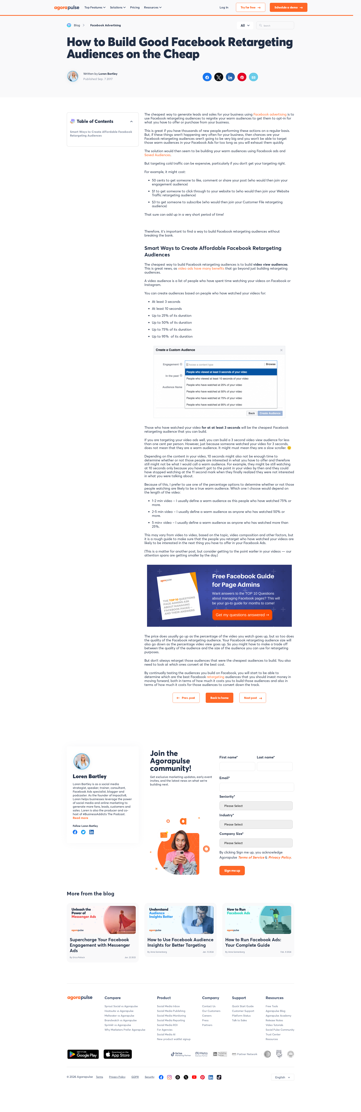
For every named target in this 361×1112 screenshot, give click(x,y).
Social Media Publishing (171, 1011)
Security (149, 1077)
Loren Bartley (90, 776)
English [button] (280, 1077)
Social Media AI (166, 1034)
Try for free (248, 7)
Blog (77, 25)
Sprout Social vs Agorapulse (121, 1006)
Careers (207, 1015)
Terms (99, 1077)
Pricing (135, 7)
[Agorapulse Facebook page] (161, 1077)
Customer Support (243, 1011)
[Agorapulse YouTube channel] (194, 1077)
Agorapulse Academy (278, 1015)
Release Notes (274, 1020)
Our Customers (211, 1011)
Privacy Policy (117, 1077)
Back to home (219, 698)
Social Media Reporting (171, 1020)
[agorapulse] (67, 7)
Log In (224, 7)
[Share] (207, 77)
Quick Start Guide (243, 1006)
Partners (207, 1025)
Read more (80, 818)
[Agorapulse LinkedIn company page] (211, 1077)
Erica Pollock (79, 957)
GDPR (135, 1077)
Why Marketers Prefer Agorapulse (125, 1029)
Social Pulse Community (280, 1029)
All (243, 25)
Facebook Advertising (105, 25)
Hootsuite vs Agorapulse (119, 1011)
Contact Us (208, 1006)
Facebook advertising (270, 114)
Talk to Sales (239, 1020)
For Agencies (164, 1029)
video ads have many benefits (201, 268)
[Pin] (242, 77)
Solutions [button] (116, 7)
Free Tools (272, 1006)
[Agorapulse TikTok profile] (219, 1077)
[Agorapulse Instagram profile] (169, 1077)
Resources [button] (151, 7)
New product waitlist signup (174, 1039)
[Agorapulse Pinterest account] (202, 1077)
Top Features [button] (93, 7)
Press (205, 1020)
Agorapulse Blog (275, 1011)
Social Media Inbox (168, 1006)
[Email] (253, 77)
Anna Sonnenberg (158, 952)
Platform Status (241, 1015)
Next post (250, 698)
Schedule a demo (286, 7)
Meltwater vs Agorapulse (119, 1015)
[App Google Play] (83, 1054)
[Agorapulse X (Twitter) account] (186, 1077)
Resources (272, 1039)
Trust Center (273, 1034)
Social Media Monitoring (171, 1015)
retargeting (215, 677)
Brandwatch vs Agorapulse (121, 1020)
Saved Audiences (157, 155)
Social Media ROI (167, 1025)
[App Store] (117, 1054)
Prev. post (188, 698)
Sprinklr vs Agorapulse (118, 1025)
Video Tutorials (274, 1025)
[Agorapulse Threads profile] (177, 1077)
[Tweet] (219, 77)
